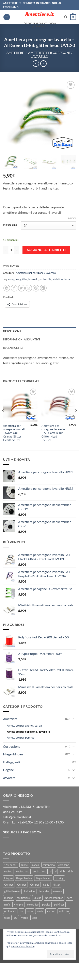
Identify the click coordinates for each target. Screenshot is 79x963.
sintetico (58, 279)
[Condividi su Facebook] (14, 288)
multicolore (23, 897)
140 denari (10, 865)
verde (24, 917)
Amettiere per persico (20, 737)
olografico (32, 904)
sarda (39, 911)
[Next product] (36, 63)
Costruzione (11, 746)
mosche (8, 897)
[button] (6, 17)
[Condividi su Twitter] (21, 288)
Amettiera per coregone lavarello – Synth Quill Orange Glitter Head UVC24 (14, 433)
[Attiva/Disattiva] (73, 718)
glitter (23, 279)
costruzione (39, 871)
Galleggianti (11, 762)
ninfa (7, 904)
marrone (57, 891)
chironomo (49, 865)
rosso (30, 911)
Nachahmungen (54, 897)
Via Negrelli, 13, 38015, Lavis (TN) (26, 806)
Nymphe (18, 904)
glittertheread (12, 891)
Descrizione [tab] (12, 331)
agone (24, 865)
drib (62, 871)
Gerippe (9, 884)
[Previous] (9, 116)
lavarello (33, 279)
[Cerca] (65, 17)
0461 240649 (12, 812)
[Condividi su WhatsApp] (6, 288)
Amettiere (15, 52)
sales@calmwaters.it (17, 817)
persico (46, 904)
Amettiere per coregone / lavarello (36, 272)
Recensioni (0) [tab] (13, 347)
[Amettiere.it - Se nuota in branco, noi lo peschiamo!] (39, 14)
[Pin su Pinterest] (36, 288)
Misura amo (10, 224)
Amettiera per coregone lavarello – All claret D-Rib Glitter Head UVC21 (53, 433)
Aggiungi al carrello (46, 250)
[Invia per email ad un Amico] (28, 288)
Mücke (37, 897)
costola (8, 871)
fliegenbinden (24, 878)
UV (16, 917)
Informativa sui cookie (22, 946)
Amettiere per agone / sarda (24, 725)
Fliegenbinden (13, 754)
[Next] (69, 116)
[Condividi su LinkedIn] (43, 288)
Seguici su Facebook (22, 832)
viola (34, 917)
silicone (51, 911)
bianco (35, 865)
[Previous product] (43, 63)
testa (67, 279)
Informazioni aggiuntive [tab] (21, 339)
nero (69, 897)
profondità (45, 279)
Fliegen (8, 878)
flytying (59, 878)
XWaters (9, 778)
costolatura (22, 871)
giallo (46, 884)
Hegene (8, 770)
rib (21, 911)
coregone (13, 279)
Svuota (72, 218)
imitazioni (29, 891)
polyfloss (59, 904)
